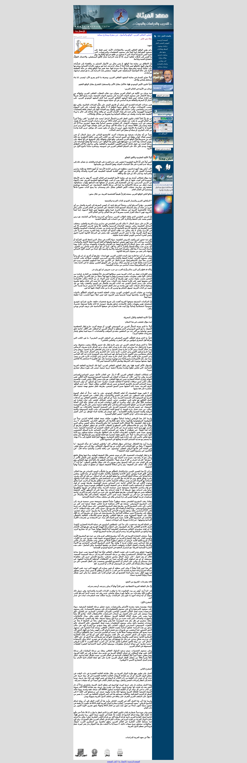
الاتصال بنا (123, 761)
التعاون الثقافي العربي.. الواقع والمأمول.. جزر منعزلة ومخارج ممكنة (124, 35)
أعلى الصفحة (112, 761)
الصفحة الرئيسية (134, 761)
